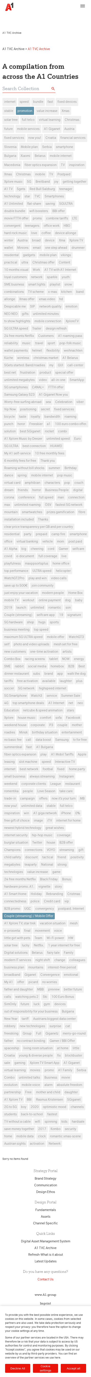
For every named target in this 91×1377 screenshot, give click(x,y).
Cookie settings (45, 1368)
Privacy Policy (76, 15)
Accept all (73, 1368)
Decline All (17, 1368)
